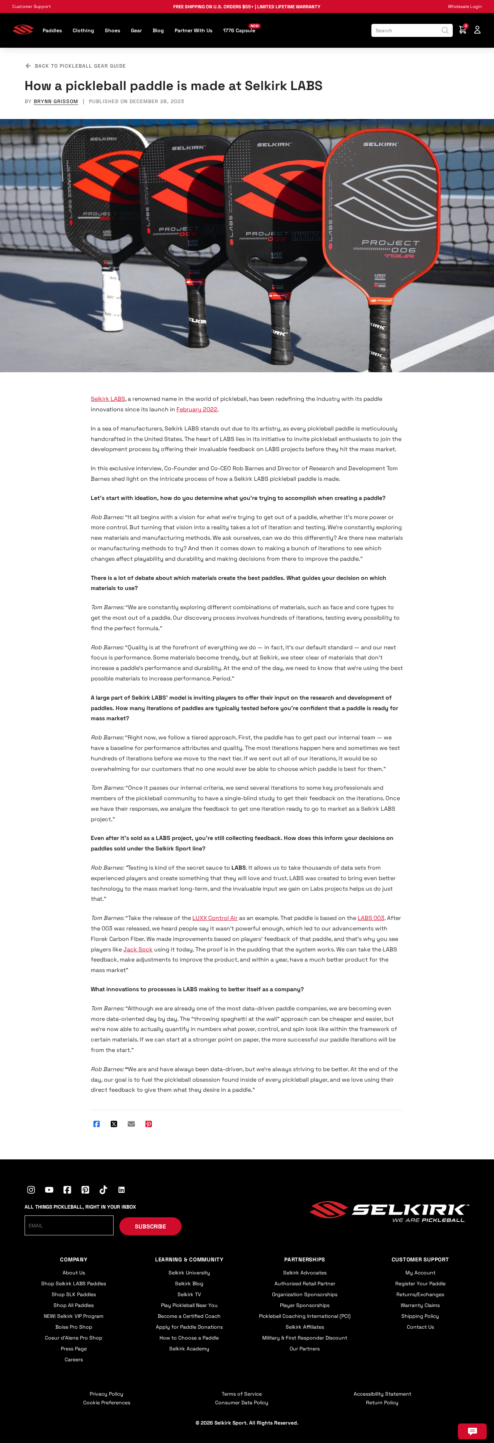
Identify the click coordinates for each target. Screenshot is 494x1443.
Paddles (52, 30)
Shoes (112, 30)
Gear (136, 30)
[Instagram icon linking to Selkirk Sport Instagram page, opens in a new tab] (31, 1190)
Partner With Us (193, 30)
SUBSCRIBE (150, 1226)
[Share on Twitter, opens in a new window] (114, 1124)
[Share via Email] (131, 1124)
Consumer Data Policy (241, 1402)
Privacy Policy (106, 1394)
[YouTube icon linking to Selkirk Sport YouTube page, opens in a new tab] (49, 1190)
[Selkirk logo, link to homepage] (23, 32)
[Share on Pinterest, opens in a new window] (148, 1124)
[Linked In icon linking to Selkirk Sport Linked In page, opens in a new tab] (121, 1190)
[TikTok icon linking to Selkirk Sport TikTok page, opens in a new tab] (103, 1190)
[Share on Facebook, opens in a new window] (96, 1124)
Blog (158, 30)
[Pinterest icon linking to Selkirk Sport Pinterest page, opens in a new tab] (85, 1190)
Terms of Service (242, 1394)
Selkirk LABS (108, 399)
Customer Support (31, 6)
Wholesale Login (465, 6)
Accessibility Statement (382, 1394)
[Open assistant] (472, 1431)
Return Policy (382, 1402)
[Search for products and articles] (445, 30)
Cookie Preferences (106, 1402)
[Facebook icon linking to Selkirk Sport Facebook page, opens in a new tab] (67, 1190)
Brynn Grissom (56, 101)
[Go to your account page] (477, 30)
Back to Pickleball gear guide (80, 66)
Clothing (83, 30)
